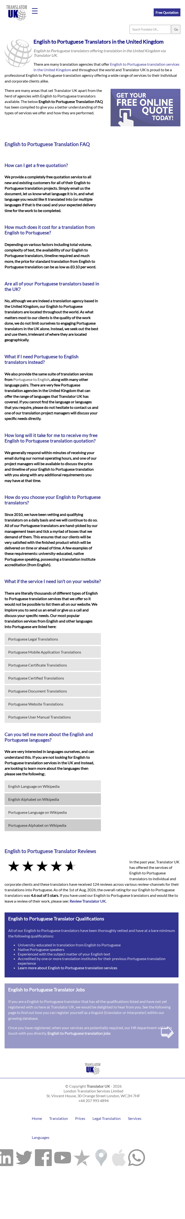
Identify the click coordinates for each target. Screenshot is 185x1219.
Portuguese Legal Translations (33, 639)
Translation (58, 1118)
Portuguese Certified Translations (36, 678)
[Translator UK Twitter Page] (24, 1156)
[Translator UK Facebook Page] (43, 1156)
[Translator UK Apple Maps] (119, 1156)
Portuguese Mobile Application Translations (44, 652)
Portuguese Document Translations (37, 691)
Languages (40, 1137)
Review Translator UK (88, 901)
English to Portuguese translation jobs (79, 1033)
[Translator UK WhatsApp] (136, 1156)
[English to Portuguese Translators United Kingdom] (93, 1075)
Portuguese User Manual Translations (39, 717)
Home (37, 1118)
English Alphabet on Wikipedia (33, 799)
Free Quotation (167, 12)
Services (134, 1118)
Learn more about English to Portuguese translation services (67, 967)
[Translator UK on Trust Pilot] (82, 1156)
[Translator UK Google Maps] (101, 1156)
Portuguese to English (31, 379)
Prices (80, 1118)
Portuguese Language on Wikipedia (37, 812)
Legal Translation (106, 1118)
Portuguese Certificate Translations (37, 665)
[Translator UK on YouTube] (62, 1156)
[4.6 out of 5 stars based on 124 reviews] (63, 866)
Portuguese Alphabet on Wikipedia (37, 825)
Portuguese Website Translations (35, 704)
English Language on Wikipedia (33, 786)
